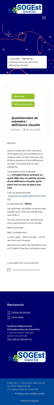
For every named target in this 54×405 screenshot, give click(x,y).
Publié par (27, 110)
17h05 (16, 129)
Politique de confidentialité (29, 393)
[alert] (27, 270)
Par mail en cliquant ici (19, 339)
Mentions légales (29, 400)
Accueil (15, 58)
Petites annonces (23, 104)
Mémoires (27, 58)
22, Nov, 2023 (32, 129)
